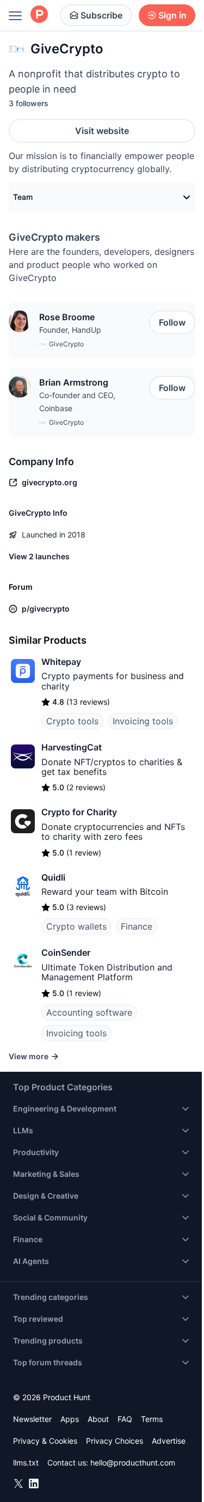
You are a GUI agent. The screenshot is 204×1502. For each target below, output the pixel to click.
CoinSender (65, 952)
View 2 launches (39, 556)
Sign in (172, 15)
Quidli (53, 877)
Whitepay (61, 661)
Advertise (169, 1440)
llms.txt (26, 1462)
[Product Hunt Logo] (39, 15)
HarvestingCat (71, 747)
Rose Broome (67, 317)
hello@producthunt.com (132, 1462)
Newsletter (32, 1419)
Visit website (102, 130)
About (98, 1419)
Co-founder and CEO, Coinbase (77, 401)
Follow (172, 322)
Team (23, 197)
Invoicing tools (143, 721)
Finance (136, 926)
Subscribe (101, 15)
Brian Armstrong (73, 382)
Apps (69, 1419)
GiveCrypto (66, 344)
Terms (152, 1419)
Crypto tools (72, 721)
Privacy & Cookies (45, 1440)
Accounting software (89, 1012)
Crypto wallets (76, 926)
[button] (19, 321)
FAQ (125, 1419)
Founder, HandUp (70, 329)
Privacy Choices (114, 1440)
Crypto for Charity (79, 812)
